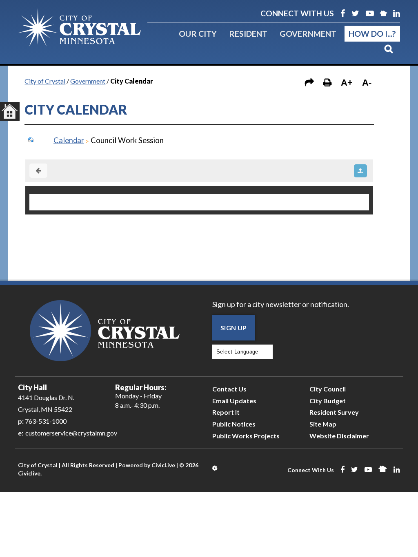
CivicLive (163, 465)
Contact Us (229, 389)
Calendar (68, 140)
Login (215, 468)
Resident (248, 33)
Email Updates (234, 400)
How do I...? (372, 33)
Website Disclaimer (339, 436)
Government (308, 33)
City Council (327, 389)
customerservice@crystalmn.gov (71, 433)
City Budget (327, 400)
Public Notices (234, 424)
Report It (226, 412)
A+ (347, 82)
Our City (198, 33)
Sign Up (233, 328)
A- (366, 82)
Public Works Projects (246, 436)
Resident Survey (334, 412)
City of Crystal (44, 81)
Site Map (322, 424)
